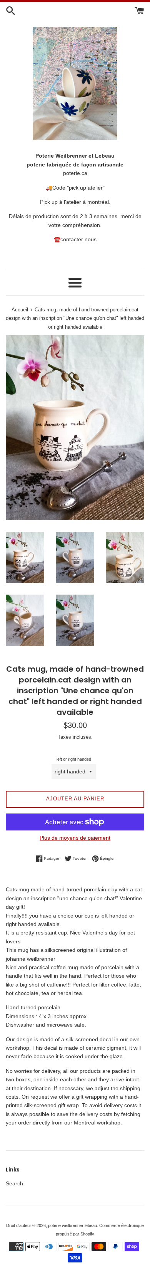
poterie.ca (75, 173)
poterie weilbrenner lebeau (72, 1225)
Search (14, 1183)
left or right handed (74, 759)
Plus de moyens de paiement (75, 838)
